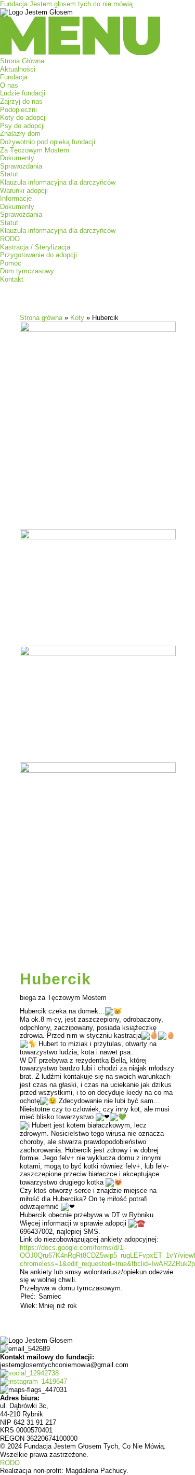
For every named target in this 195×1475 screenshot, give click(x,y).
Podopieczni (18, 110)
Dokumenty (17, 158)
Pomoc (10, 263)
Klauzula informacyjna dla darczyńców (57, 182)
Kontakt (11, 279)
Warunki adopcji (24, 190)
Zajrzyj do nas (21, 101)
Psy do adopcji (22, 126)
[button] (97, 37)
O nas (9, 85)
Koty (77, 318)
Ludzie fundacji (22, 93)
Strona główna (41, 318)
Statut (9, 174)
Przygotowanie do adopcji (38, 255)
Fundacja (14, 77)
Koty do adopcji (23, 117)
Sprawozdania (21, 166)
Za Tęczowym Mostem (34, 150)
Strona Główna (22, 61)
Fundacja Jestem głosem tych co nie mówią (66, 4)
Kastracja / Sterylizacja (35, 247)
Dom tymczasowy (27, 271)
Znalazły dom (20, 133)
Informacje (16, 198)
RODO (10, 239)
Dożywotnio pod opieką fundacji (47, 142)
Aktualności (17, 69)
